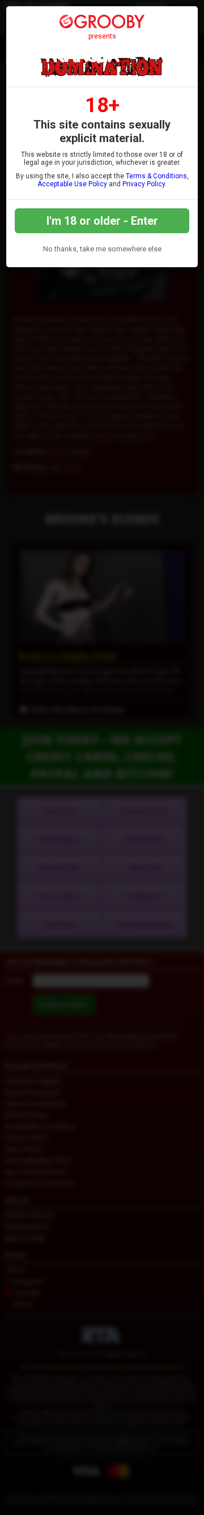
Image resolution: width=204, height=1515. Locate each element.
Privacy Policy (143, 184)
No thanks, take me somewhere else (102, 249)
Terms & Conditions (156, 176)
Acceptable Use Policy (72, 184)
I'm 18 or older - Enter (102, 221)
